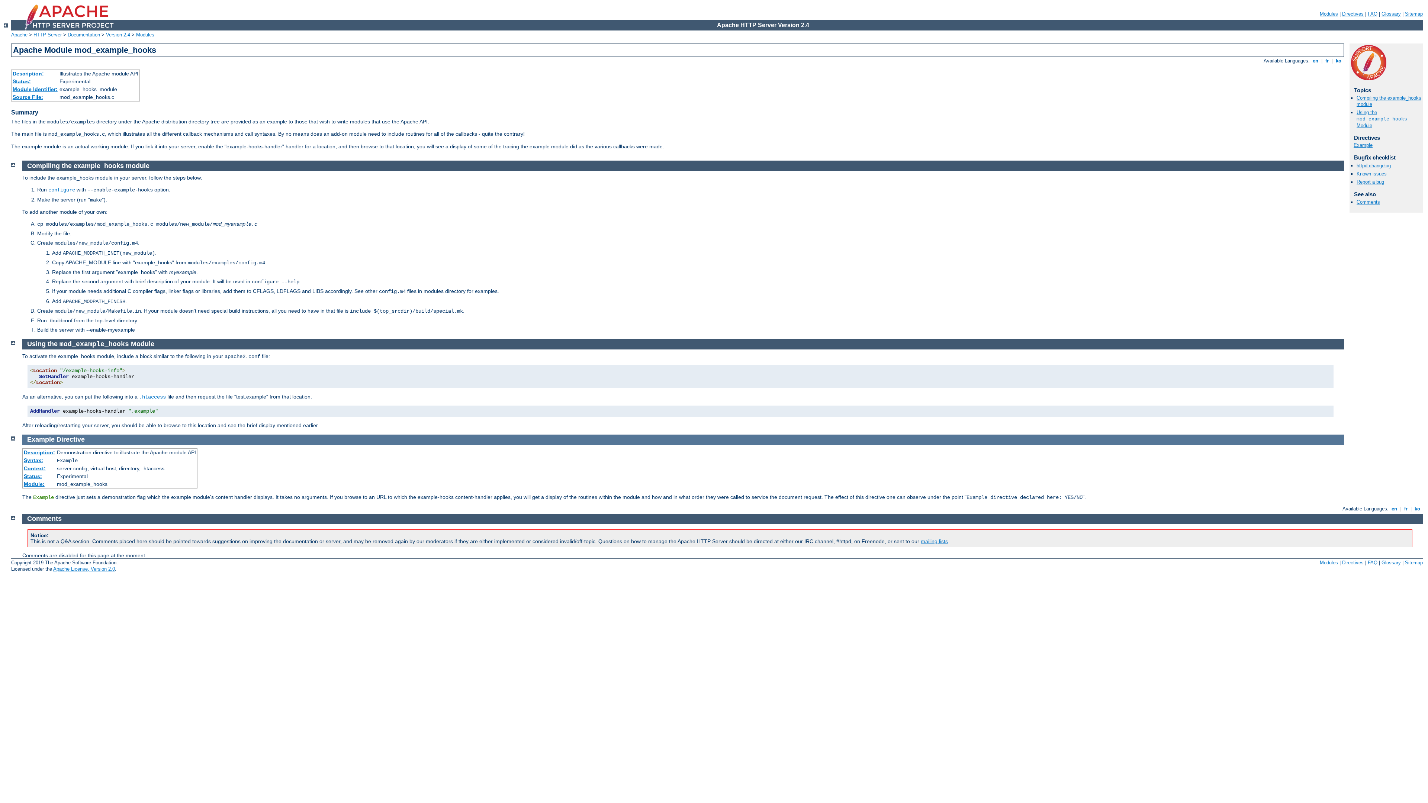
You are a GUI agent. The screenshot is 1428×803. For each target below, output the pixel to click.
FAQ (1372, 14)
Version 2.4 (118, 35)
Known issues (1372, 174)
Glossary (1391, 14)
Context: (35, 468)
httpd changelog (1374, 165)
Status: (22, 81)
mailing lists (934, 541)
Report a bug (1370, 182)
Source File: (28, 97)
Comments (1368, 202)
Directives (1353, 14)
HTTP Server (47, 35)
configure (61, 190)
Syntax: (33, 460)
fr (1327, 61)
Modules (1329, 14)
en (1315, 61)
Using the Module (1382, 119)
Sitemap (1414, 14)
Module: (34, 484)
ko (1338, 61)
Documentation (84, 35)
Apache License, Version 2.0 (84, 569)
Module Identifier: (35, 89)
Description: (28, 74)
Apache (19, 35)
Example (1363, 145)
